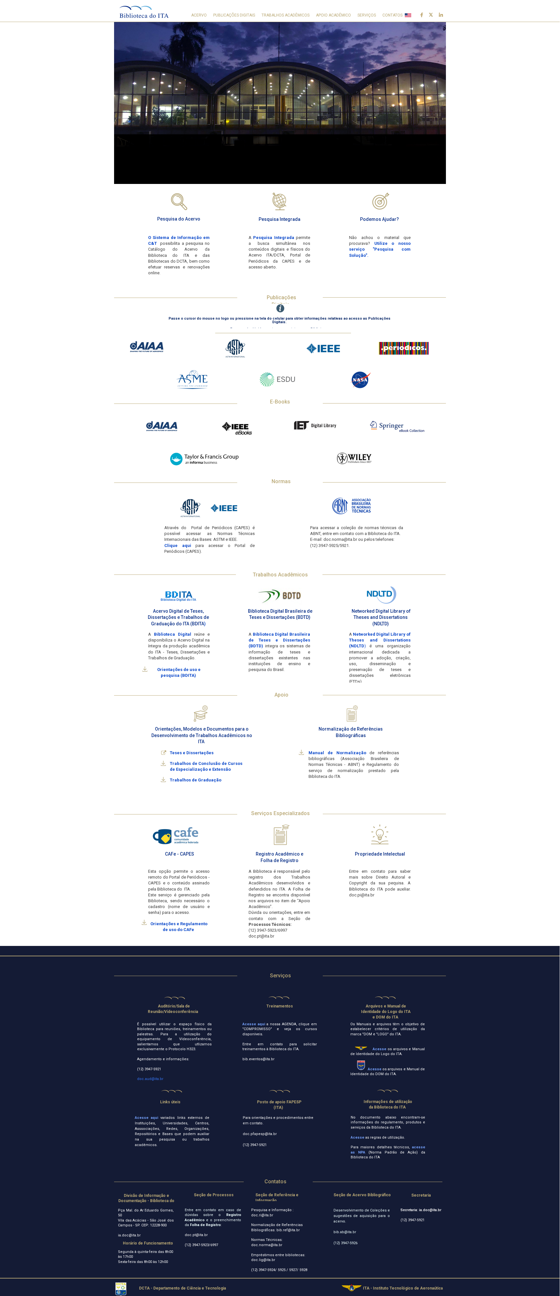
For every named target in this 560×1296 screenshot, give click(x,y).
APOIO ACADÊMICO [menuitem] (333, 15)
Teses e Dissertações (192, 752)
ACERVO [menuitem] (199, 15)
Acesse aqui (253, 1024)
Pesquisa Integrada (273, 237)
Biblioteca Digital (172, 634)
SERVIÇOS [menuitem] (366, 15)
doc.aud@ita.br (150, 1079)
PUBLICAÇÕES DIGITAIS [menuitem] (234, 15)
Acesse (358, 1137)
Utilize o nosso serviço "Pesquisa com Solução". (380, 249)
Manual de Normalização (337, 752)
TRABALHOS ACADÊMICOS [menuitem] (285, 15)
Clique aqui (177, 545)
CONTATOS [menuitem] (392, 15)
